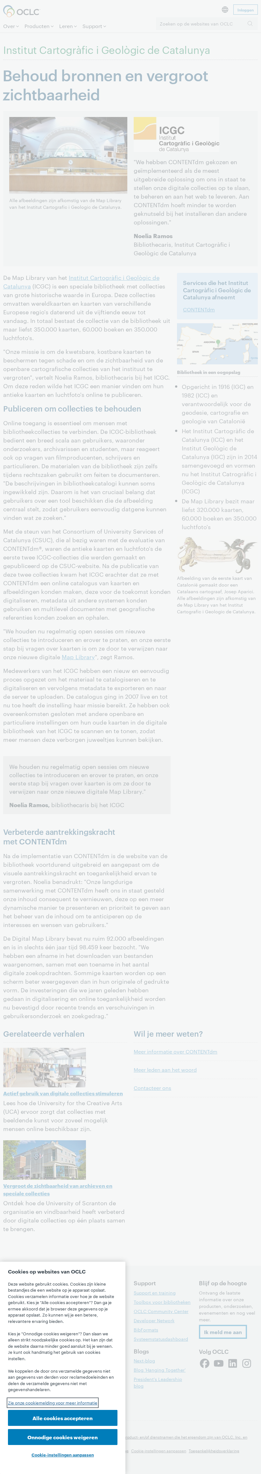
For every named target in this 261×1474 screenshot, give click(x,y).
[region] (62, 1368)
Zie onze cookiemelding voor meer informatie (52, 1402)
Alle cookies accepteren (62, 1417)
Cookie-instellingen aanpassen (63, 1454)
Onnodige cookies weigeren (62, 1437)
